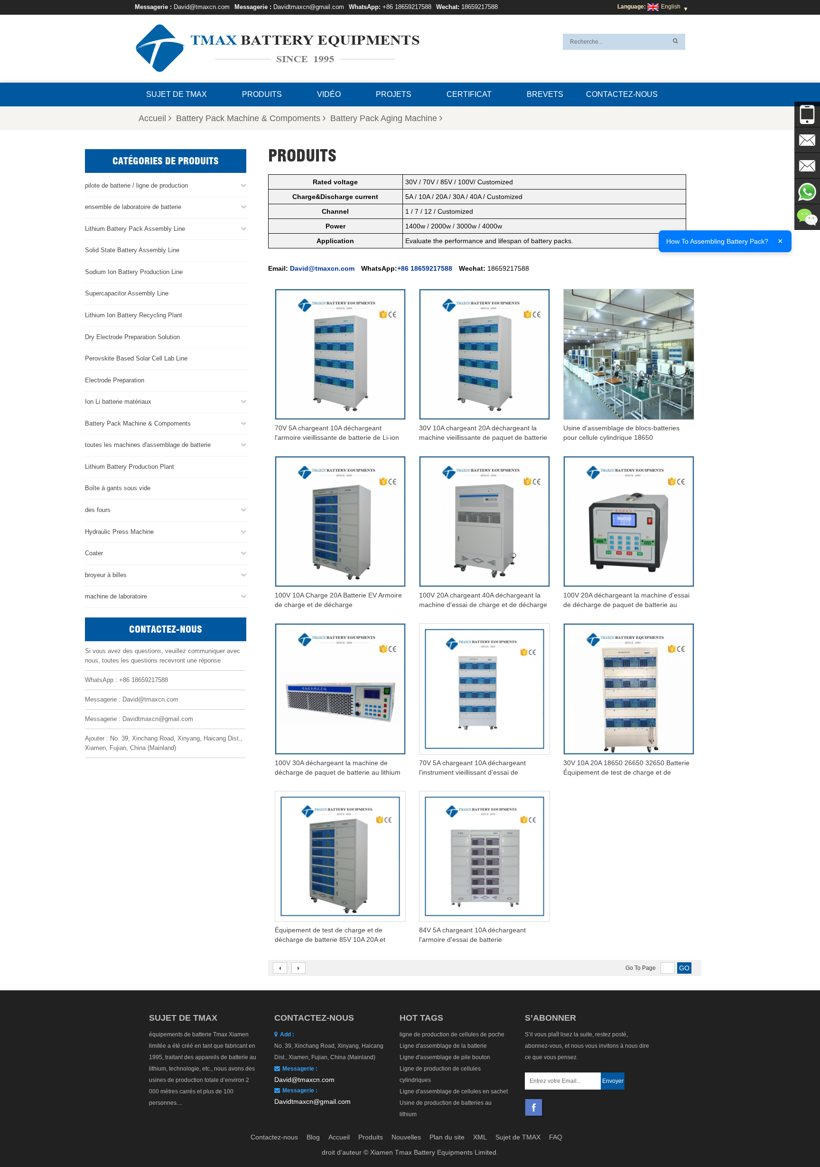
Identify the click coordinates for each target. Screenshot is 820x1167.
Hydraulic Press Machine (119, 531)
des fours (98, 509)
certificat (469, 94)
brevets (545, 94)
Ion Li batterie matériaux (118, 401)
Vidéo (329, 94)
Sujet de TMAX (176, 94)
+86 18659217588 (406, 6)
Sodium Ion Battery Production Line (134, 271)
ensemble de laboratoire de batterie (133, 206)
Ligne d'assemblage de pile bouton (445, 1057)
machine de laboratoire (116, 596)
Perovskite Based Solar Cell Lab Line (136, 358)
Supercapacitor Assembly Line (126, 293)
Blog (313, 1137)
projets (393, 94)
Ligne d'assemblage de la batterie (443, 1046)
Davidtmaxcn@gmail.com (308, 6)
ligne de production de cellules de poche (452, 1034)
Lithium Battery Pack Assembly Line (135, 228)
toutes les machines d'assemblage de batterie (148, 444)
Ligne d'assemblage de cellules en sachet (454, 1091)
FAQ (555, 1137)
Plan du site (447, 1137)
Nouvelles (406, 1137)
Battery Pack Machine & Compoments (248, 118)
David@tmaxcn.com (202, 6)
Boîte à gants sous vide (117, 488)
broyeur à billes (106, 575)
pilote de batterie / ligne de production (136, 185)
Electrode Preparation (114, 380)
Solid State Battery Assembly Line (132, 250)
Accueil (152, 118)
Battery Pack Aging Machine (383, 118)
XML (480, 1137)
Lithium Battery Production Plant (129, 466)
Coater (94, 553)
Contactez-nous (622, 94)
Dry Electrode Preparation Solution (132, 337)
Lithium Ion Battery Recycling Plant (133, 315)
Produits (262, 94)
